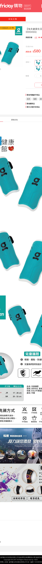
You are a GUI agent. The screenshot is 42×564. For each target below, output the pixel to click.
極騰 (35, 99)
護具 (28, 99)
